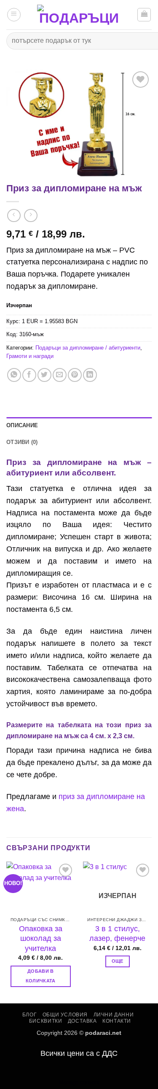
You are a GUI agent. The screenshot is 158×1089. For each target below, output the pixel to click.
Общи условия (65, 1015)
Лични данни (114, 1015)
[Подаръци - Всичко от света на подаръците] (79, 15)
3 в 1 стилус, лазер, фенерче (117, 933)
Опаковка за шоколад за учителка (40, 938)
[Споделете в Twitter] (44, 375)
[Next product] (13, 215)
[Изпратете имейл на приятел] (60, 375)
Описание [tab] (22, 425)
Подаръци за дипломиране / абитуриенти (87, 348)
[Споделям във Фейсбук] (29, 375)
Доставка (82, 1021)
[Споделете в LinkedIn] (90, 375)
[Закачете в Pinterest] (75, 375)
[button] (14, 14)
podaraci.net (103, 1032)
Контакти (116, 1021)
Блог (29, 1015)
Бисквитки (45, 1021)
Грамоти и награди (30, 356)
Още (117, 961)
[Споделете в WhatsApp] (14, 375)
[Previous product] (30, 215)
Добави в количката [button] (41, 976)
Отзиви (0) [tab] (22, 442)
